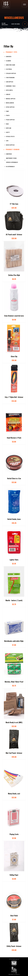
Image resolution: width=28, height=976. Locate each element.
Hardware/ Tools (10, 86)
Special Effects (10, 136)
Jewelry (8, 94)
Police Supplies (10, 119)
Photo (7, 115)
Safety (8, 132)
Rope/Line (8, 128)
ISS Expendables (10, 166)
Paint (7, 111)
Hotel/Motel (9, 90)
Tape (7, 141)
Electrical (9, 69)
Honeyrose (9, 154)
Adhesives (8, 56)
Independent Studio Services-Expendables (12, 160)
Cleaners (8, 61)
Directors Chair (10, 65)
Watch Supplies (10, 145)
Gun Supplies (9, 82)
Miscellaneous (10, 103)
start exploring (15, 24)
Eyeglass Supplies (11, 73)
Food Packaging (10, 77)
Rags (7, 124)
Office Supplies (10, 107)
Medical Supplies (10, 98)
